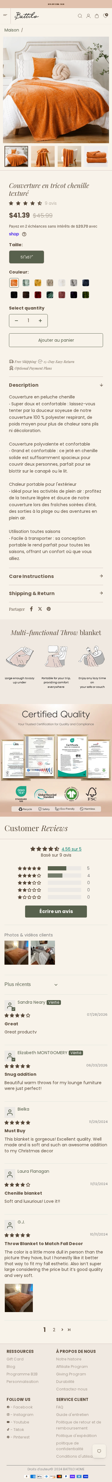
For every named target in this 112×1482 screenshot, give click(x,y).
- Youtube (19, 1422)
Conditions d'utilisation (78, 1456)
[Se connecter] (89, 16)
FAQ (59, 1407)
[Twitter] (40, 608)
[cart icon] (97, 16)
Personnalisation (23, 1381)
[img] (17, 1015)
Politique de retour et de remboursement (78, 1425)
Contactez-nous (72, 1389)
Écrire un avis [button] (56, 911)
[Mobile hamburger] (5, 16)
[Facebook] (31, 608)
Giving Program (71, 1374)
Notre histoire (69, 1359)
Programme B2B (22, 1374)
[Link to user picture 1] (18, 1298)
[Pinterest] (48, 608)
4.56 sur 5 (72, 849)
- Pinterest (20, 1437)
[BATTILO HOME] (24, 16)
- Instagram (21, 1414)
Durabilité (65, 1381)
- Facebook (21, 1407)
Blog (11, 1366)
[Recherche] (80, 16)
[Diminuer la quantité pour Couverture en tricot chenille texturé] (16, 320)
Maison (11, 30)
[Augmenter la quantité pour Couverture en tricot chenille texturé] (40, 320)
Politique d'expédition (76, 1435)
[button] (27, 203)
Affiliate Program (72, 1366)
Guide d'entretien (72, 1414)
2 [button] (54, 1330)
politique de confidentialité (69, 1446)
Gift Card (15, 1359)
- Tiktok (17, 1429)
